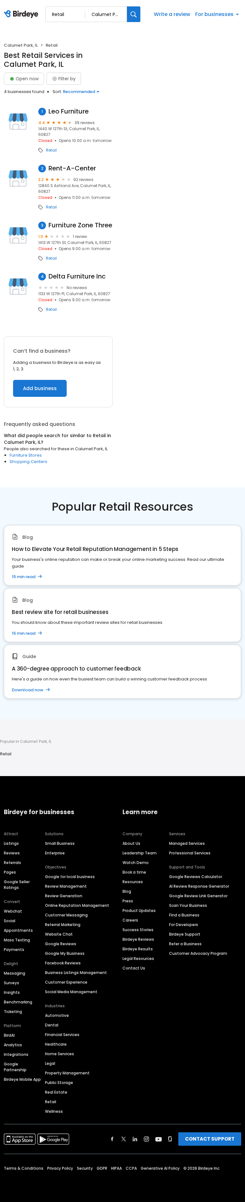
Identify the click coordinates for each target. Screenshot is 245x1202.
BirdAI (9, 1035)
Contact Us (133, 968)
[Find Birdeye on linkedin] (134, 1139)
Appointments (18, 930)
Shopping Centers (28, 462)
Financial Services (62, 1034)
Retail (51, 150)
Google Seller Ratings (17, 884)
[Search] (133, 14)
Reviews (12, 853)
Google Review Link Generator (198, 896)
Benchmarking (18, 1002)
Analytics (13, 1045)
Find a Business (184, 915)
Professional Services (190, 853)
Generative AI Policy (160, 1168)
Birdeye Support (184, 934)
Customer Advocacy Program (198, 953)
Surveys (11, 983)
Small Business (60, 843)
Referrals (12, 862)
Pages (10, 872)
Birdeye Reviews (138, 939)
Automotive (57, 1015)
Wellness (54, 1111)
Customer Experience (66, 982)
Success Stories (137, 929)
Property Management (67, 1073)
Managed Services (187, 843)
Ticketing (13, 1011)
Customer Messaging (66, 915)
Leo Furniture (68, 111)
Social (9, 920)
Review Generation (63, 896)
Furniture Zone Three (80, 225)
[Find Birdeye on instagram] (146, 1139)
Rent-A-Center (72, 168)
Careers (130, 920)
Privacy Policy (60, 1168)
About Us (131, 843)
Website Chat (59, 934)
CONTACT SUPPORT (209, 1138)
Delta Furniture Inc (77, 276)
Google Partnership (15, 1066)
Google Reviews (60, 944)
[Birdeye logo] (22, 14)
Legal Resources (138, 958)
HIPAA (116, 1168)
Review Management (66, 886)
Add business (40, 388)
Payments (14, 949)
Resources (132, 881)
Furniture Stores (26, 455)
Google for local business (70, 876)
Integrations (16, 1054)
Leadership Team (139, 853)
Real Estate (56, 1092)
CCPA (131, 1168)
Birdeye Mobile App (22, 1079)
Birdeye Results (137, 949)
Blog (126, 891)
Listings (11, 843)
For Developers (183, 924)
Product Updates (139, 910)
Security (85, 1168)
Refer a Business (185, 944)
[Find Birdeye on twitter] (123, 1139)
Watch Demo (135, 862)
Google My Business (65, 953)
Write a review (172, 14)
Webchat (13, 911)
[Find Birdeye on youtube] (158, 1139)
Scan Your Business (188, 905)
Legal (50, 1063)
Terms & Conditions (23, 1168)
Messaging (14, 973)
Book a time (134, 872)
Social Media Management (71, 991)
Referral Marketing (62, 924)
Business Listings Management (76, 972)
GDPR (102, 1168)
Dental (51, 1025)
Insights (12, 992)
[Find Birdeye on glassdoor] (170, 1139)
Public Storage (59, 1082)
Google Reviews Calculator (195, 876)
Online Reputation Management (77, 905)
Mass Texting (17, 940)
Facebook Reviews (63, 963)
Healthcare (56, 1044)
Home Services (59, 1054)
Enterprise (55, 853)
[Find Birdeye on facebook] (112, 1139)
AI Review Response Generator (199, 886)
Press (127, 901)
